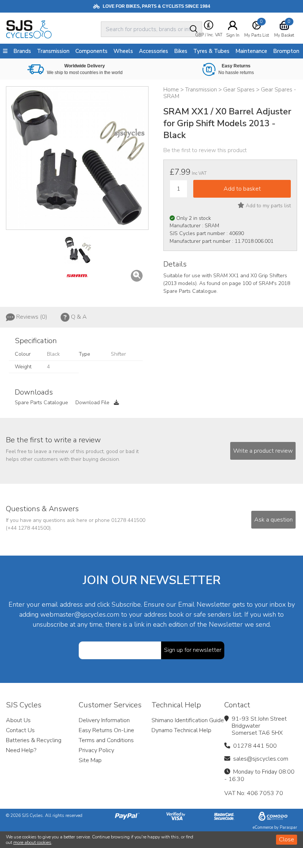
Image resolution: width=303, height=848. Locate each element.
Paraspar (288, 827)
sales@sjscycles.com (260, 759)
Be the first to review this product (205, 150)
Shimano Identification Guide (188, 720)
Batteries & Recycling (33, 740)
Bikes (180, 51)
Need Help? (21, 750)
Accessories (153, 51)
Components (91, 51)
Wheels (123, 51)
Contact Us (20, 730)
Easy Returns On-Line (106, 730)
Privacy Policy (96, 750)
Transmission (53, 51)
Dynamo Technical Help (181, 730)
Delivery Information (104, 720)
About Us (18, 720)
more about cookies (32, 842)
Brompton (286, 51)
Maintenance (251, 51)
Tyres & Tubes (211, 51)
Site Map (90, 760)
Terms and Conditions (106, 740)
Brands (22, 51)
